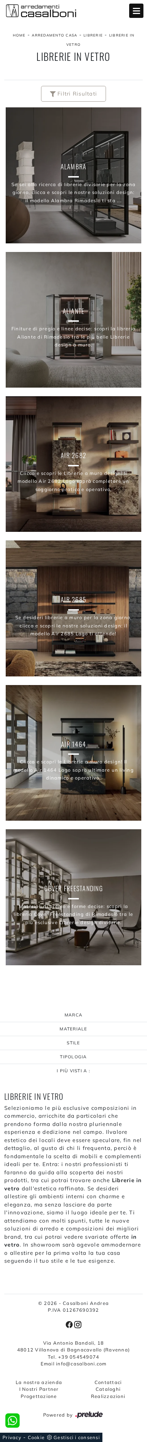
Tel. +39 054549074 (74, 1357)
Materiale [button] (73, 1028)
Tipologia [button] (73, 1056)
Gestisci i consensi (77, 1437)
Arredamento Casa (54, 35)
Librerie (93, 35)
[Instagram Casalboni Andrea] (77, 1324)
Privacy (11, 1437)
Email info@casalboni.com (74, 1363)
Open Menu (136, 11)
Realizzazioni (108, 1396)
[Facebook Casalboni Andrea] (70, 1324)
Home (19, 35)
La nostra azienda (39, 1382)
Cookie (36, 1437)
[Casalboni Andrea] (73, 10)
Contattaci (108, 1382)
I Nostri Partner (39, 1389)
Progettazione (39, 1396)
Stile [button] (73, 1042)
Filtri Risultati (76, 93)
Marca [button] (73, 1015)
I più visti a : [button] (73, 1070)
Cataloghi (108, 1389)
